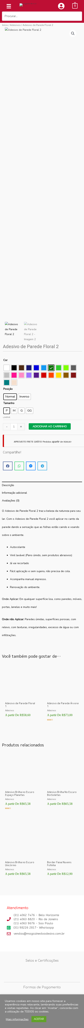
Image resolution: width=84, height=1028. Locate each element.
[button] (72, 33)
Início (5, 25)
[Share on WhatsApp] (19, 466)
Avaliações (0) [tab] (10, 500)
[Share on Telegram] (42, 466)
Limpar (6, 417)
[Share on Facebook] (8, 466)
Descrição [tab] (8, 485)
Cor (5, 360)
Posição (8, 389)
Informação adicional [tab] (14, 493)
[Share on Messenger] (31, 466)
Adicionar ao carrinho (50, 426)
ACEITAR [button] (39, 1019)
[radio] (7, 368)
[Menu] (9, 6)
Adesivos (15, 25)
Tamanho (8, 403)
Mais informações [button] (17, 1019)
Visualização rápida (21, 697)
